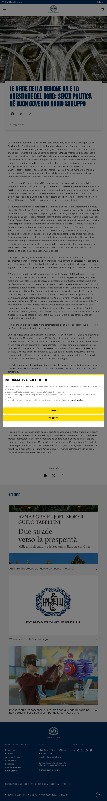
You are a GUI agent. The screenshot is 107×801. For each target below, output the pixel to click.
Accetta (53, 418)
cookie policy (77, 400)
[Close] (102, 377)
